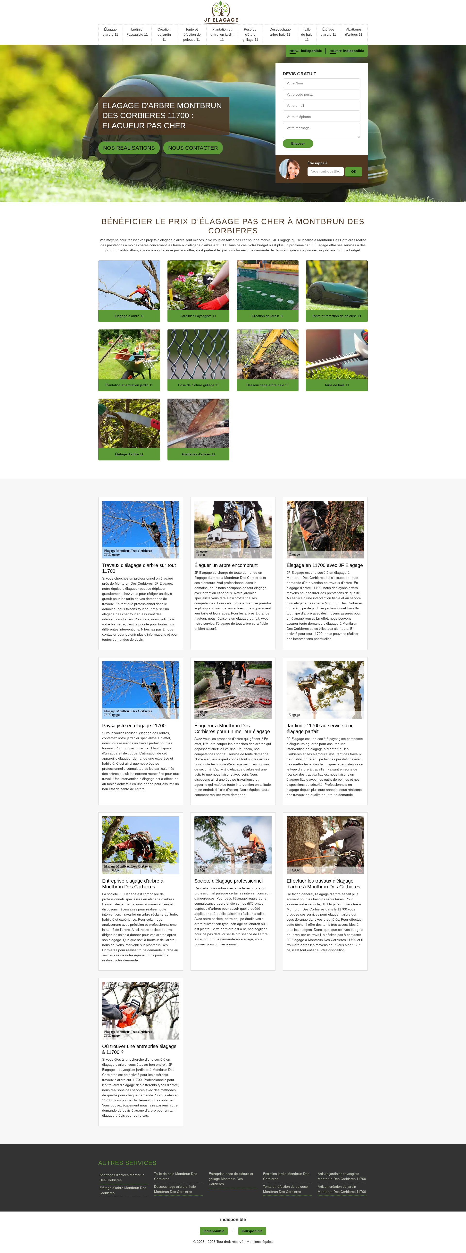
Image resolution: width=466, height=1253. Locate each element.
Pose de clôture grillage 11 (250, 34)
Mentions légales (260, 1242)
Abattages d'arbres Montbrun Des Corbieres (122, 1177)
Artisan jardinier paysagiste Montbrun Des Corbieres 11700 (342, 1176)
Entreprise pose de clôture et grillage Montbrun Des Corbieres (231, 1179)
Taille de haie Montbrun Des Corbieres (175, 1176)
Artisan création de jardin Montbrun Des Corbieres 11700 (342, 1189)
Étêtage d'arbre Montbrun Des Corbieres (123, 1190)
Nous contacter (193, 148)
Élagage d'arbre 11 (110, 31)
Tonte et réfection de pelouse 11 (192, 34)
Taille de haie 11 (307, 34)
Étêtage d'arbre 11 (328, 31)
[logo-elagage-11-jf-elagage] (233, 12)
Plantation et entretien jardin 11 (221, 34)
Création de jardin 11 (164, 34)
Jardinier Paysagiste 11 (137, 31)
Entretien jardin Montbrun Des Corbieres (286, 1176)
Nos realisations (129, 148)
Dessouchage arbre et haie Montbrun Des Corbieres (175, 1189)
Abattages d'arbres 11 (353, 31)
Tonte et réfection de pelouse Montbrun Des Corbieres (285, 1189)
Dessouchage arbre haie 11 (280, 31)
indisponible (311, 51)
